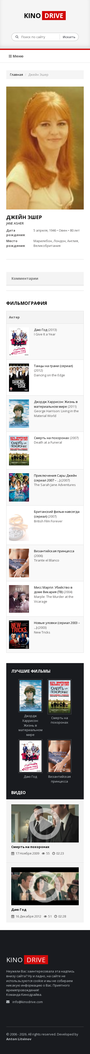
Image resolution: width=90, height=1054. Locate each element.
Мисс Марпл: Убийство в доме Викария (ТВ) (53, 589)
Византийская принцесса (54, 551)
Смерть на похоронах (51, 438)
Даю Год (40, 329)
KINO (43, 15)
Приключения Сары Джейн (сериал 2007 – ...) (55, 477)
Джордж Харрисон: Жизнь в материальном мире (56, 404)
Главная (16, 74)
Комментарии (25, 278)
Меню (18, 56)
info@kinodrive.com (27, 1002)
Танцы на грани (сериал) (53, 366)
